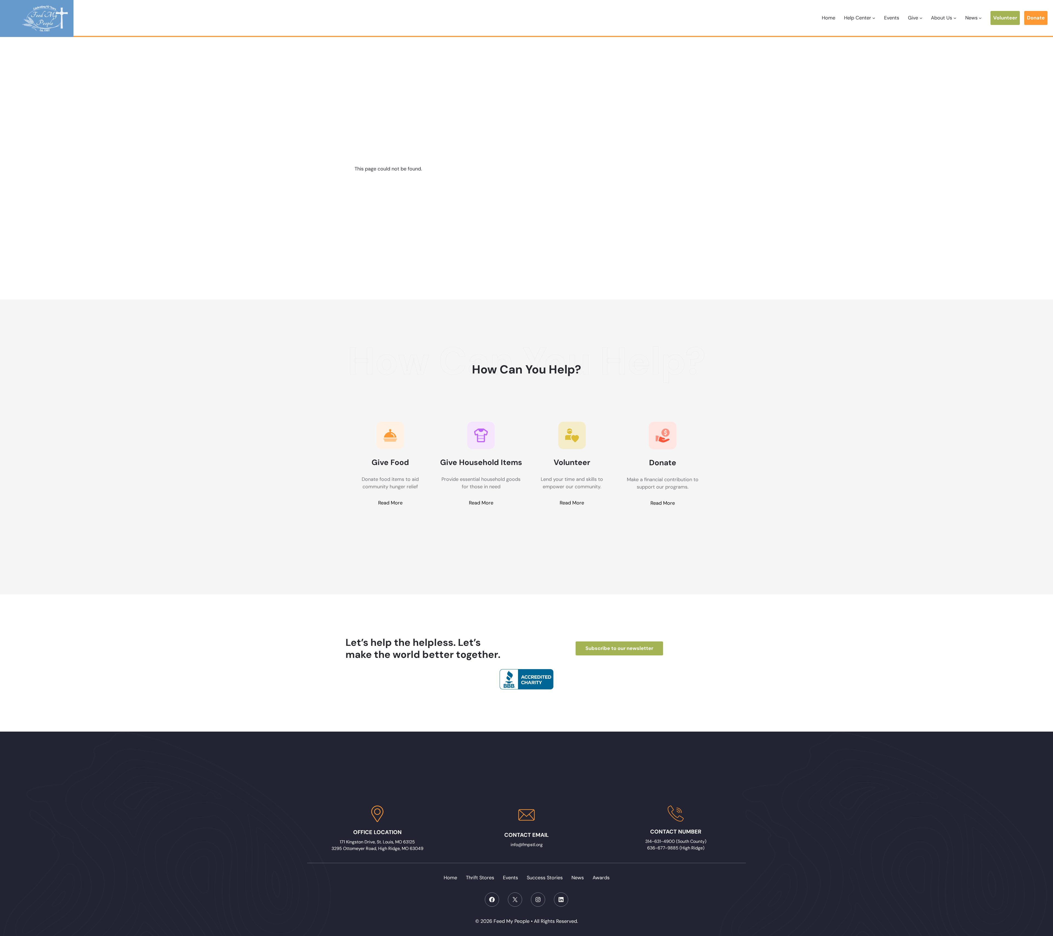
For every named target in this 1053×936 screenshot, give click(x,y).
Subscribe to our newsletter (619, 648)
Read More (390, 503)
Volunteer (1005, 18)
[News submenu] (980, 17)
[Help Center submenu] (873, 17)
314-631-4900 (660, 841)
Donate (1036, 18)
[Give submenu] (920, 17)
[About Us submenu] (954, 17)
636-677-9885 (662, 848)
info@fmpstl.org (527, 844)
